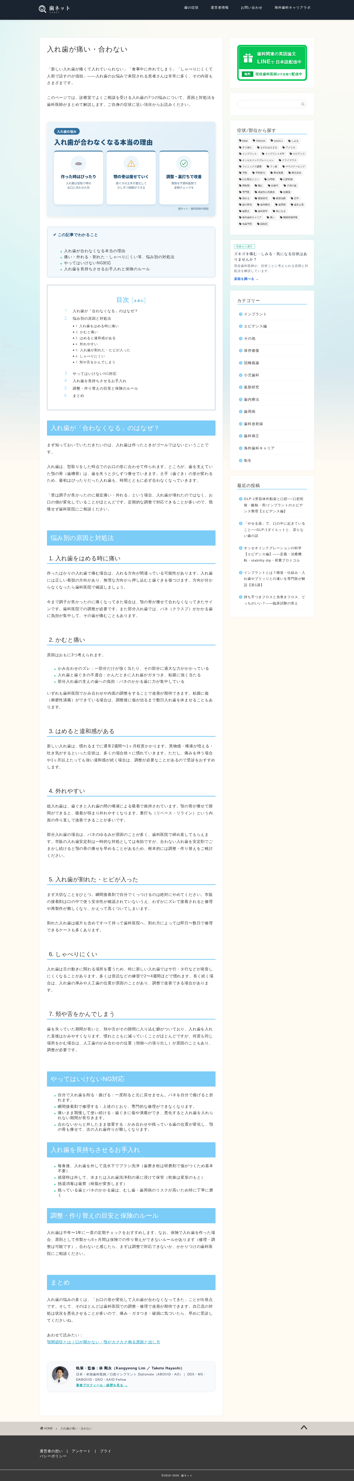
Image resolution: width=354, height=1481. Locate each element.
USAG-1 (278, 141)
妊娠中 (274, 185)
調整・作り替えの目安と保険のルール (105, 388)
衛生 (248, 460)
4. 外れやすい (87, 344)
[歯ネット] (54, 10)
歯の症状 (191, 7)
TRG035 (260, 141)
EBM (245, 141)
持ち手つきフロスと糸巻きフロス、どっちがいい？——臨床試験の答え (274, 600)
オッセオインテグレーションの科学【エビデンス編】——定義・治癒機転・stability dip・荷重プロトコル (273, 554)
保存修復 (251, 350)
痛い (272, 217)
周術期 (245, 185)
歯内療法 (265, 204)
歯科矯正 (251, 436)
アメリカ (290, 147)
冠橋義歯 (251, 363)
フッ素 (273, 166)
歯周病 (282, 204)
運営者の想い (51, 1451)
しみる (295, 141)
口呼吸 (271, 179)
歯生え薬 (299, 204)
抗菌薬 (286, 192)
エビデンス (299, 154)
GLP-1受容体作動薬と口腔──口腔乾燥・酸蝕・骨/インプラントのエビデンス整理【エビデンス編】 (274, 505)
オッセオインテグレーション (258, 160)
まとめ (78, 395)
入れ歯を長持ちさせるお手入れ (100, 381)
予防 (244, 173)
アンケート (81, 1451)
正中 (296, 198)
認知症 (264, 224)
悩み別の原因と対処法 (92, 318)
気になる (281, 211)
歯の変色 (247, 204)
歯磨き (245, 211)
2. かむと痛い (87, 332)
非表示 (139, 301)
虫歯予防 (247, 224)
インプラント (249, 154)
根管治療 (281, 198)
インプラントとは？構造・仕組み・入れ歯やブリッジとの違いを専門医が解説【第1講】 (274, 579)
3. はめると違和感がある (96, 338)
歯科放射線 (253, 424)
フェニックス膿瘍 (252, 166)
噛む (260, 185)
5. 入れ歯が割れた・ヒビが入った (103, 350)
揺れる (245, 198)
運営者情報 (220, 7)
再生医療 (278, 173)
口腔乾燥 (288, 179)
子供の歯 (291, 185)
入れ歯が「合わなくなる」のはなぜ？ (105, 311)
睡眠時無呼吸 (290, 217)
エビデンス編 (255, 326)
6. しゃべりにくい (90, 356)
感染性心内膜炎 (266, 192)
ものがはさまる (268, 147)
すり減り (247, 147)
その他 (250, 338)
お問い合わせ (251, 7)
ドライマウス (289, 160)
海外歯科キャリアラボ (293, 7)
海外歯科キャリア (252, 217)
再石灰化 (296, 173)
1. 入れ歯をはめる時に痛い (97, 326)
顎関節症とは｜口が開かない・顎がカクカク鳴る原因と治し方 (103, 1342)
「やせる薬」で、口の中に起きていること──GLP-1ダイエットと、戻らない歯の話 (274, 530)
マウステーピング (295, 166)
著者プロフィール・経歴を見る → (102, 1385)
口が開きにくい (250, 179)
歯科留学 (263, 211)
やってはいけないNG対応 (95, 373)
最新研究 (263, 198)
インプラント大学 (274, 154)
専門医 (245, 192)
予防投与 (260, 173)
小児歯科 (251, 375)
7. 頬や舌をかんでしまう (96, 362)
